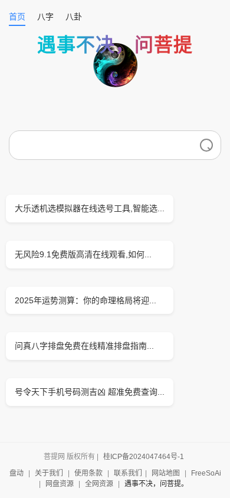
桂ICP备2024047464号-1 (143, 457)
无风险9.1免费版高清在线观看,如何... (83, 254)
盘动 (16, 473)
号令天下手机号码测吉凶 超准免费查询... (90, 392)
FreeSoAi (206, 473)
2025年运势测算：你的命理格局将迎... (85, 300)
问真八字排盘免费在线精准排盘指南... (84, 345)
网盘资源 (59, 484)
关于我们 (49, 473)
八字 (45, 16)
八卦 (73, 16)
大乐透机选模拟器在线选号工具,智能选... (90, 208)
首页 (17, 16)
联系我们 (128, 473)
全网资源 (99, 484)
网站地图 (166, 473)
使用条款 (88, 473)
